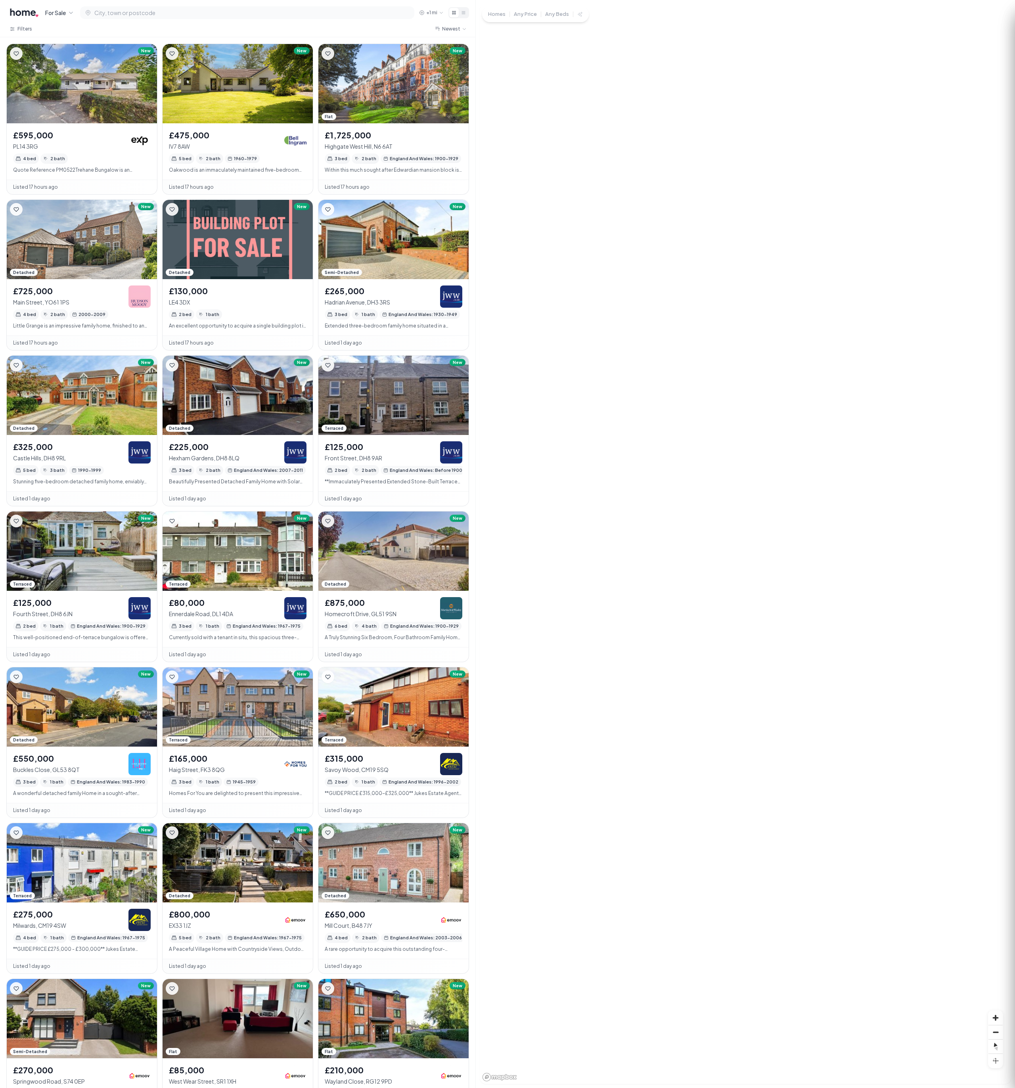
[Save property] (16, 53)
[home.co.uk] (24, 13)
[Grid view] (454, 12)
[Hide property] (32, 53)
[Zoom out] (995, 1032)
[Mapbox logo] (499, 1077)
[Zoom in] (995, 1018)
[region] (745, 544)
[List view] (463, 12)
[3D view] (995, 1061)
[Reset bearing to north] (995, 1046)
